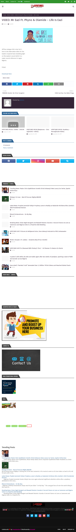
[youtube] (53, 161)
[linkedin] (48, 515)
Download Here (7, 74)
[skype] (74, 1)
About (7, 1)
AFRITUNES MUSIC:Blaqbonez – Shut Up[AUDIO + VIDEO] (38, 130)
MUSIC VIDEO (10, 15)
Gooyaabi (32, 529)
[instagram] (72, 1)
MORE (28, 425)
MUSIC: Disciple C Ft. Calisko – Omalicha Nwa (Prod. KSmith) (28, 240)
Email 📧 (20, 1)
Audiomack (27, 1)
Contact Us (13, 1)
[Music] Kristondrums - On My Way (21, 214)
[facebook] (65, 1)
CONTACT (14, 426)
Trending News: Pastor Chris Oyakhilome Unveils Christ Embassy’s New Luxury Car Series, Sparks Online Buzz (40, 189)
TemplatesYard (17, 529)
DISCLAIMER (22, 426)
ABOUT (8, 426)
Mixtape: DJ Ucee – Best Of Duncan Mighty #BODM (25, 197)
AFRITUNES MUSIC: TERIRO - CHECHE (13, 129)
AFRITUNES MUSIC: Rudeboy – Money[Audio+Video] (60, 130)
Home (2, 1)
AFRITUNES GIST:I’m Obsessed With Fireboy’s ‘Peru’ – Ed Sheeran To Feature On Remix (36, 248)
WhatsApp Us (71, 529)
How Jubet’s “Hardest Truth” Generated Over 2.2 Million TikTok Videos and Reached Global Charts (40, 265)
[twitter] (68, 1)
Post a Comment (8, 148)
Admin (5, 24)
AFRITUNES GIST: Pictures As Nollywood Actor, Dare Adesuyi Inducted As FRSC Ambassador (38, 231)
